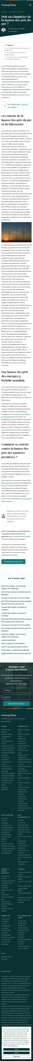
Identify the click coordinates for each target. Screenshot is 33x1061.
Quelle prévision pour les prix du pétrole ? (16, 653)
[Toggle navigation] (30, 5)
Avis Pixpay (21, 932)
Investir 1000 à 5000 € (24, 886)
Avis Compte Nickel (24, 930)
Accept (16, 1049)
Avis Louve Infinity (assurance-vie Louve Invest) (24, 832)
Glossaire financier (7, 957)
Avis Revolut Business (24, 939)
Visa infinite (5, 894)
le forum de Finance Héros (20, 536)
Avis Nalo (21, 820)
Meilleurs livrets (23, 792)
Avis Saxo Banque (6, 834)
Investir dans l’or (6, 766)
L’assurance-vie (6, 736)
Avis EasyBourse (6, 853)
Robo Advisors (22, 799)
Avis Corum (4, 944)
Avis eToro (4, 818)
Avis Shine (21, 934)
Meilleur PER (22, 748)
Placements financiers (8, 773)
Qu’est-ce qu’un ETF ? (8, 746)
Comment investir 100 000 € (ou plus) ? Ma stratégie (24, 900)
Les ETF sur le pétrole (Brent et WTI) (14, 647)
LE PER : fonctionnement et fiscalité (7, 741)
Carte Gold (4, 888)
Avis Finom (21, 941)
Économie (4, 959)
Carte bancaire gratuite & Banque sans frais (6, 904)
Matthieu (14, 31)
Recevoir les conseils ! (16, 704)
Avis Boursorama (23, 928)
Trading (4, 12)
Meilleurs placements (24, 759)
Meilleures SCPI (22, 771)
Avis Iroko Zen (5, 942)
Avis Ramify (21, 843)
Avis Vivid (21, 944)
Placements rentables (8, 775)
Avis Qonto (21, 937)
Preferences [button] (14, 1046)
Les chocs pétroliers (8, 640)
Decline (16, 1053)
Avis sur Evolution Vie (24, 855)
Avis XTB (4, 821)
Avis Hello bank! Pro (24, 946)
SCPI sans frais (5, 939)
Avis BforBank (22, 923)
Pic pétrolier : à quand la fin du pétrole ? (15, 650)
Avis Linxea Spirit (23, 825)
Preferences (16, 1056)
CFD (26, 493)
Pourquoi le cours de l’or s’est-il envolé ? (15, 598)
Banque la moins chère (8, 881)
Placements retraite (7, 780)
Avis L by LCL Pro (23, 948)
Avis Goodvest (22, 841)
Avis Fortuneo (22, 921)
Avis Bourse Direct (6, 830)
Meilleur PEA (22, 739)
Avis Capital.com (6, 825)
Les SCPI (4, 923)
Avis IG (3, 841)
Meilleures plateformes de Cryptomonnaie (23, 803)
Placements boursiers (8, 778)
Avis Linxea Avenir (23, 827)
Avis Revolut (22, 925)
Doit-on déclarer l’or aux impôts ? (13, 643)
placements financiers (12, 483)
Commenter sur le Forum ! (13, 562)
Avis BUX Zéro (5, 832)
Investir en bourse (6, 734)
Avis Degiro (4, 823)
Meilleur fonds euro (24, 746)
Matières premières (17, 12)
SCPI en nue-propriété (8, 937)
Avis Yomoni (21, 822)
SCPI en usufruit (6, 935)
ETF (5, 496)
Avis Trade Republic (7, 827)
